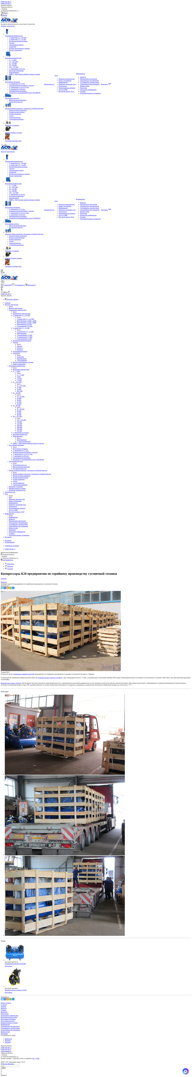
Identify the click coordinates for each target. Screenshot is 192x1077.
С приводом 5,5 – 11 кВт (25, 331)
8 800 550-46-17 (6, 2)
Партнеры (4, 1033)
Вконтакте (10, 564)
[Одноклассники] (7, 588)
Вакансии (4, 1012)
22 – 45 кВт (21, 396)
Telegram (10, 566)
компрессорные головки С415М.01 (50, 678)
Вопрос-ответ (5, 1032)
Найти (3, 1068)
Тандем (19, 346)
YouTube (10, 569)
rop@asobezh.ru (8, 560)
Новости (4, 1008)
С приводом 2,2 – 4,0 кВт (25, 319)
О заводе (4, 1005)
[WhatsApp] (10, 588)
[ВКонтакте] (5, 588)
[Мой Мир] (13, 588)
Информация (13, 517)
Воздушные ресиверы (20, 449)
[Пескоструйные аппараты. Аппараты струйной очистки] (24, 105)
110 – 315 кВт (21, 420)
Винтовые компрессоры (21, 369)
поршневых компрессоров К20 (23, 674)
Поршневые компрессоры (21, 313)
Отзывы (3, 1010)
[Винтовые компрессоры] (24, 54)
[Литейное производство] (24, 137)
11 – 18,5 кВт (21, 386)
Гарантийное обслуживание (10, 1030)
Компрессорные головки (9, 1023)
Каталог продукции (15, 308)
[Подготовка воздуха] (24, 95)
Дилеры (3, 1006)
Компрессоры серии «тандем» (11, 683)
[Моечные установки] (24, 122)
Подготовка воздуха (20, 465)
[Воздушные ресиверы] (24, 78)
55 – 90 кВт (21, 409)
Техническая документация (10, 1026)
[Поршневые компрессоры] (24, 32)
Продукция (4, 1014)
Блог (10, 497)
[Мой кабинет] (2, 271)
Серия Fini (20, 357)
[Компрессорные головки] (24, 129)
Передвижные (21, 440)
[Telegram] (2, 588)
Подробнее (8, 966)
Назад (11, 306)
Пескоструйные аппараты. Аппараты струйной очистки (32, 474)
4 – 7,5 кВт (20, 375)
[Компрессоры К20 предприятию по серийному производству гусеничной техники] (61, 670)
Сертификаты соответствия (10, 1028)
